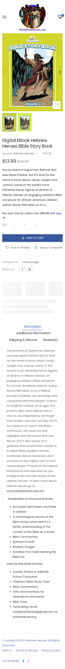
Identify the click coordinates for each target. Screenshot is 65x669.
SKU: (46, 153)
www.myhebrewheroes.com (25, 491)
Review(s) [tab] (50, 340)
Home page (31, 262)
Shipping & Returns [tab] (23, 340)
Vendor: (7, 153)
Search (7, 650)
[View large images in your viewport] (56, 105)
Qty (4, 224)
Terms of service (27, 650)
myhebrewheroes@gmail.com (33, 612)
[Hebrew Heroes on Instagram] (28, 661)
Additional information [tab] (33, 333)
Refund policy (51, 650)
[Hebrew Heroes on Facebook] (23, 661)
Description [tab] (32, 326)
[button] (60, 72)
